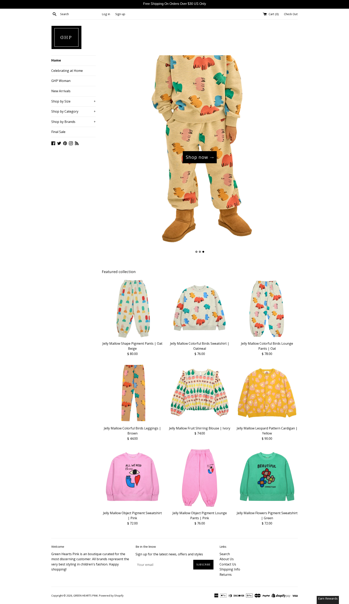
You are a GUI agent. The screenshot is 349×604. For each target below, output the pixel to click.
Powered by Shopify (111, 595)
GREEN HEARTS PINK (85, 595)
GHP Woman (60, 81)
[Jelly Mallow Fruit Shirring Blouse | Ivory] (199, 393)
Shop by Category (73, 111)
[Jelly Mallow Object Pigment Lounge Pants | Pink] (199, 477)
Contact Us (228, 564)
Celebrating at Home (67, 70)
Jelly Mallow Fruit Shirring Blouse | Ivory (199, 428)
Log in (106, 14)
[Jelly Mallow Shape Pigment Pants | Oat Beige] (132, 308)
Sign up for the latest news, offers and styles (169, 554)
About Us (227, 559)
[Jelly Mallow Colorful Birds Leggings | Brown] (132, 393)
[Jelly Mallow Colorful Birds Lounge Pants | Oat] (267, 308)
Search (225, 554)
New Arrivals (60, 91)
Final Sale (58, 132)
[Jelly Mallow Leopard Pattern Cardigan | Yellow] (267, 393)
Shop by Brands (73, 121)
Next (289, 157)
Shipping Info (230, 569)
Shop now (197, 157)
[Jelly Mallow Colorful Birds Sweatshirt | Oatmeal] (199, 308)
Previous (110, 157)
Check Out (291, 14)
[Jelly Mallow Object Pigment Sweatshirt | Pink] (132, 477)
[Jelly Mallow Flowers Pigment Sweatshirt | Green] (267, 477)
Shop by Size (73, 101)
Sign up (120, 14)
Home (56, 60)
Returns (226, 574)
